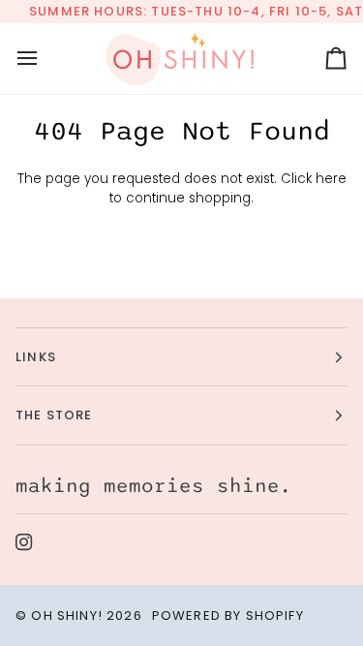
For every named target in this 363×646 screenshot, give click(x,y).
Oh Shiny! (67, 615)
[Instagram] (24, 542)
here (331, 178)
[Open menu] (44, 58)
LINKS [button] (35, 357)
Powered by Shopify (228, 615)
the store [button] (54, 415)
